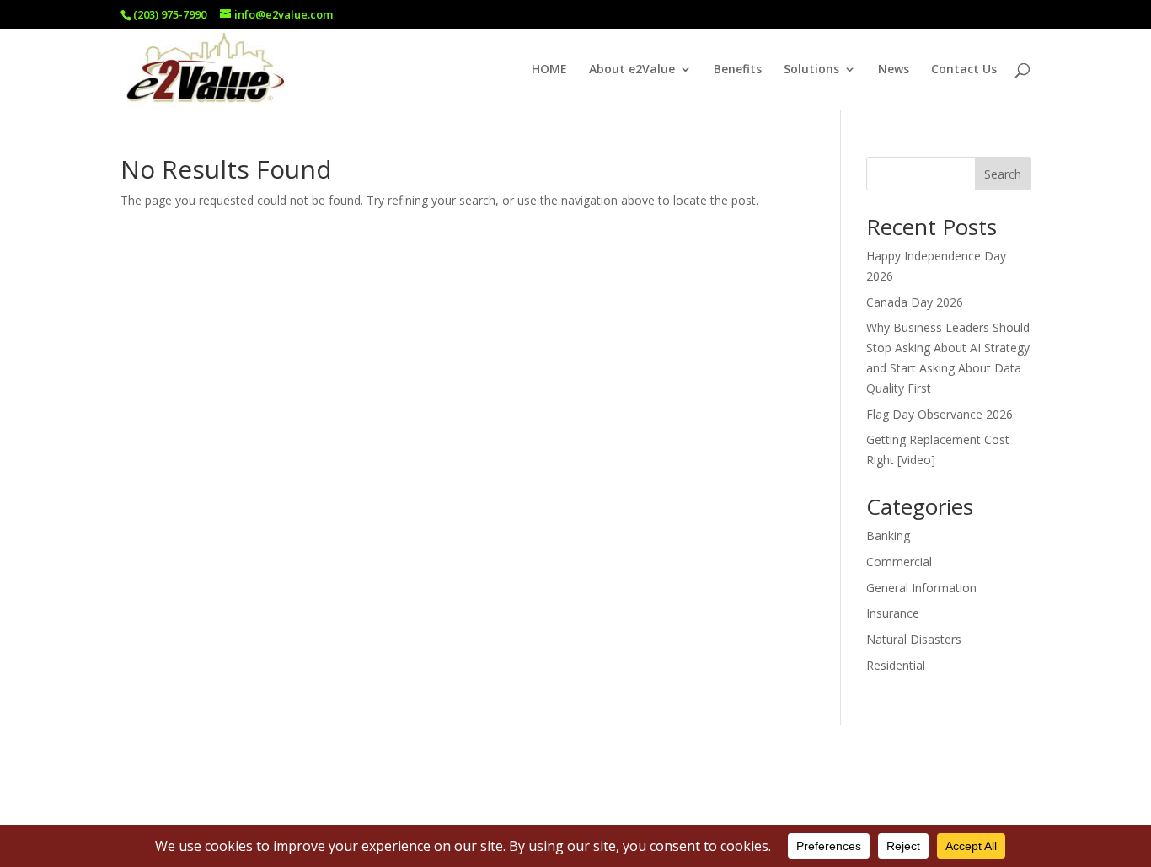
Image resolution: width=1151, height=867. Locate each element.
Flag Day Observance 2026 (939, 414)
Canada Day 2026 (914, 302)
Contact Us (964, 70)
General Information (921, 588)
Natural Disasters (913, 639)
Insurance (892, 613)
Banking (888, 535)
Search (1002, 174)
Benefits (738, 70)
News (893, 70)
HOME (549, 70)
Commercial (899, 562)
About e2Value (632, 70)
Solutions (811, 70)
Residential (895, 665)
